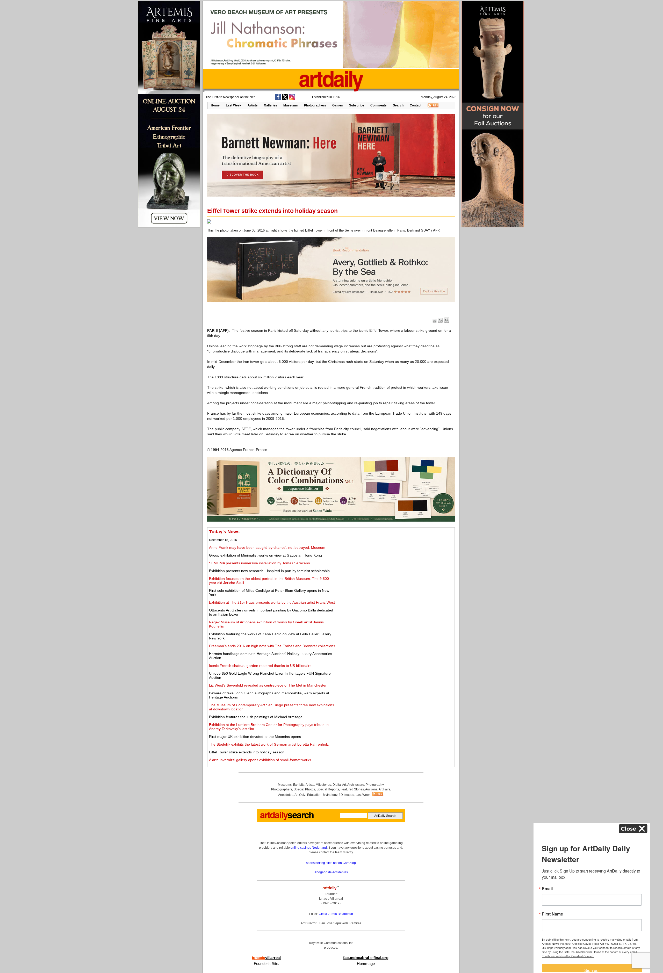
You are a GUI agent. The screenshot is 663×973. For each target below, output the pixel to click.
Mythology (330, 795)
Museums (290, 105)
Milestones (323, 785)
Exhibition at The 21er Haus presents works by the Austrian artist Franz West (272, 602)
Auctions (371, 789)
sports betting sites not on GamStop (331, 863)
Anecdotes (285, 795)
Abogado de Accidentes (331, 872)
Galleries (270, 105)
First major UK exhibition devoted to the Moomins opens (255, 736)
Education (314, 795)
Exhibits (298, 785)
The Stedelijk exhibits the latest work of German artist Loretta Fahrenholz (269, 744)
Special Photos (304, 789)
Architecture (355, 785)
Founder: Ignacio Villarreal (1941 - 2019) (331, 898)
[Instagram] (292, 99)
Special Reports (327, 789)
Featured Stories (352, 789)
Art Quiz (300, 795)
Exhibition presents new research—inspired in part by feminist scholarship (269, 571)
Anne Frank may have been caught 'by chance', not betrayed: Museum (267, 547)
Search (398, 105)
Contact (415, 105)
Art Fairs (384, 789)
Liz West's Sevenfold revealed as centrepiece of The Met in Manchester (268, 685)
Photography (375, 785)
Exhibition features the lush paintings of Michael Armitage (255, 717)
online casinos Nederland (309, 847)
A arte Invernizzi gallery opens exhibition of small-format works (260, 760)
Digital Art (339, 785)
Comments (378, 105)
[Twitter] (285, 99)
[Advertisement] (395, 565)
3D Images (346, 795)
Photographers (315, 105)
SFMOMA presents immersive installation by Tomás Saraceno (259, 563)
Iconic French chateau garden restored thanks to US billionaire (260, 666)
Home (215, 105)
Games (337, 105)
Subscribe (356, 105)
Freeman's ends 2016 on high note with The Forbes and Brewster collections (272, 646)
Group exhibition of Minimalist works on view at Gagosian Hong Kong (265, 555)
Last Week (233, 105)
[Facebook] (278, 99)
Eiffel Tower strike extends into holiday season (246, 752)
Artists (253, 105)
